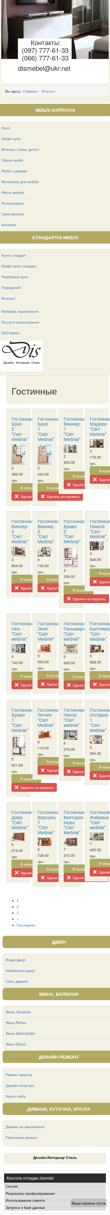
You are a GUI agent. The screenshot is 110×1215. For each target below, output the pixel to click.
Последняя (26, 925)
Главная (30, 91)
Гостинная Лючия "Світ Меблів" (49, 717)
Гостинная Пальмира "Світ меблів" (75, 631)
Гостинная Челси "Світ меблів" (75, 717)
